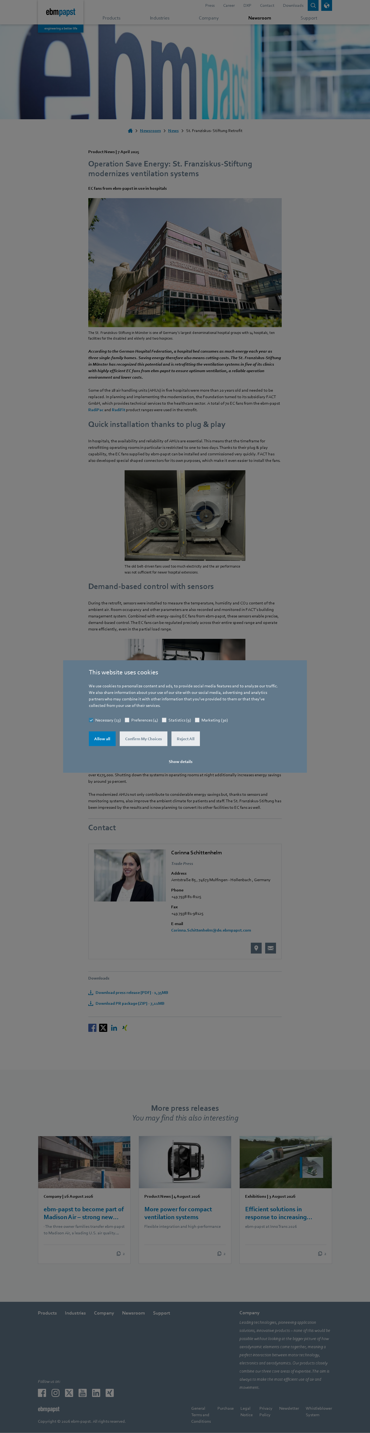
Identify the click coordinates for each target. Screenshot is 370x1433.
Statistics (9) (179, 719)
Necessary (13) (108, 719)
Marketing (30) (215, 719)
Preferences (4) (144, 719)
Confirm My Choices (143, 738)
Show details (181, 761)
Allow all (102, 738)
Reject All (185, 738)
